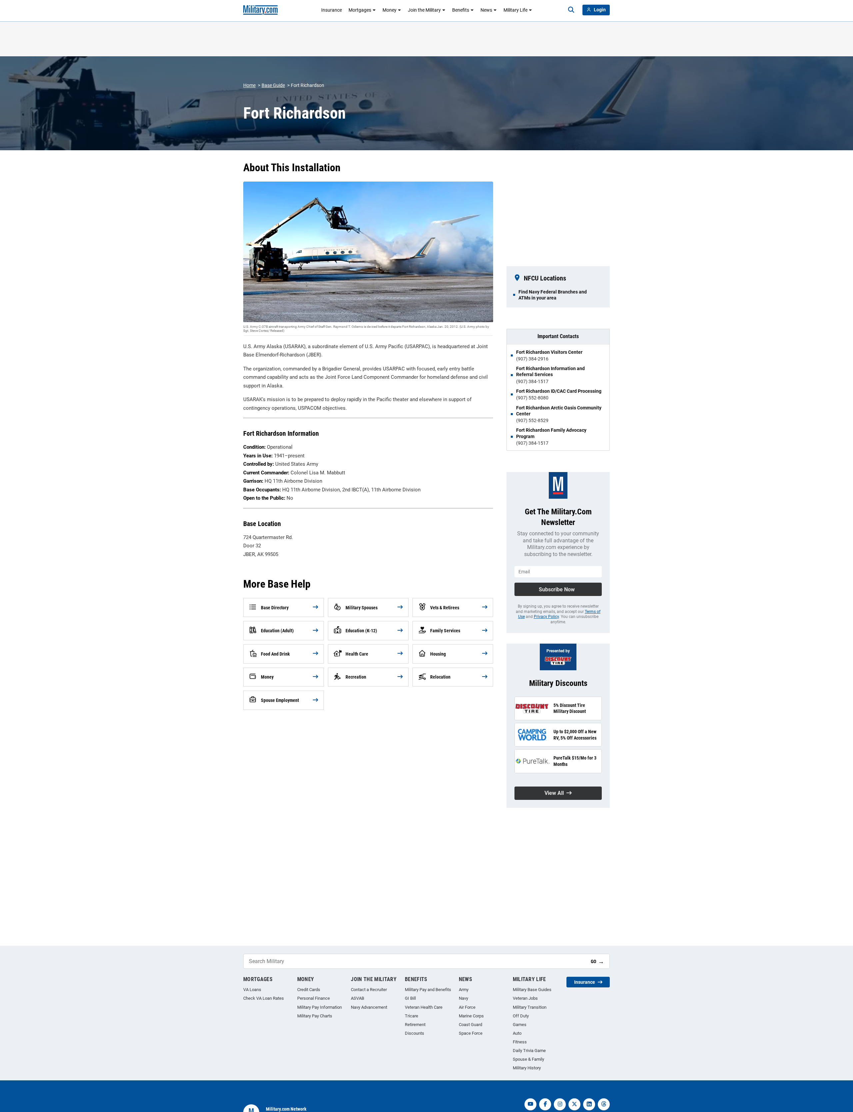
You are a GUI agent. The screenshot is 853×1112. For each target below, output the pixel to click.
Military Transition (529, 1007)
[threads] (604, 1104)
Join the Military (424, 10)
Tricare (411, 1015)
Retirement (415, 1024)
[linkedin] (589, 1104)
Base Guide (273, 85)
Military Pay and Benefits (428, 989)
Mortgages (360, 10)
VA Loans (252, 989)
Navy (463, 998)
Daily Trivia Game (529, 1050)
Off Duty (521, 1015)
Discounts (414, 1033)
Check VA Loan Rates (263, 998)
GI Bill (410, 998)
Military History (527, 1067)
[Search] (571, 10)
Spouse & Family (528, 1059)
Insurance (331, 10)
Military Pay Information (319, 1007)
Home (249, 85)
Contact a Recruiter (369, 989)
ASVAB (357, 998)
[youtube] (530, 1104)
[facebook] (545, 1104)
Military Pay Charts (314, 1015)
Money (390, 10)
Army (463, 989)
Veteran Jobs (525, 998)
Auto (517, 1033)
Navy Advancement (369, 1007)
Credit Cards (308, 989)
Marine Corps (471, 1015)
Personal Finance (313, 998)
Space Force (470, 1033)
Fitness (520, 1041)
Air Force (467, 1007)
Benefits (460, 10)
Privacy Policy (546, 616)
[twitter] (574, 1104)
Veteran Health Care (423, 1007)
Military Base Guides (532, 989)
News (486, 10)
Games (519, 1024)
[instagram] (560, 1104)
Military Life (515, 10)
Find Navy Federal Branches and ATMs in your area (552, 294)
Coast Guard (470, 1024)
